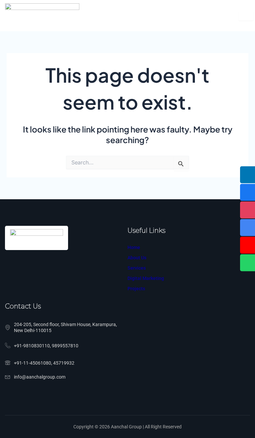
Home (134, 247)
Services (137, 268)
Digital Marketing (146, 278)
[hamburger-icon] (245, 16)
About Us (137, 257)
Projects (136, 288)
